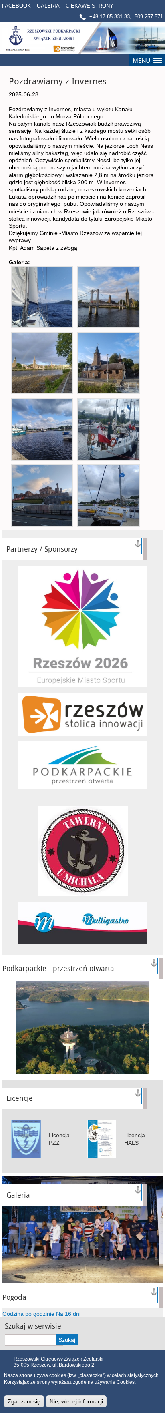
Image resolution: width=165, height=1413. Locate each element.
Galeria (48, 6)
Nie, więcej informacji (76, 1401)
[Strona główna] (82, 38)
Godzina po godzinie (28, 1314)
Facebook (16, 6)
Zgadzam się (24, 1401)
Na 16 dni (68, 1314)
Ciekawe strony (89, 6)
